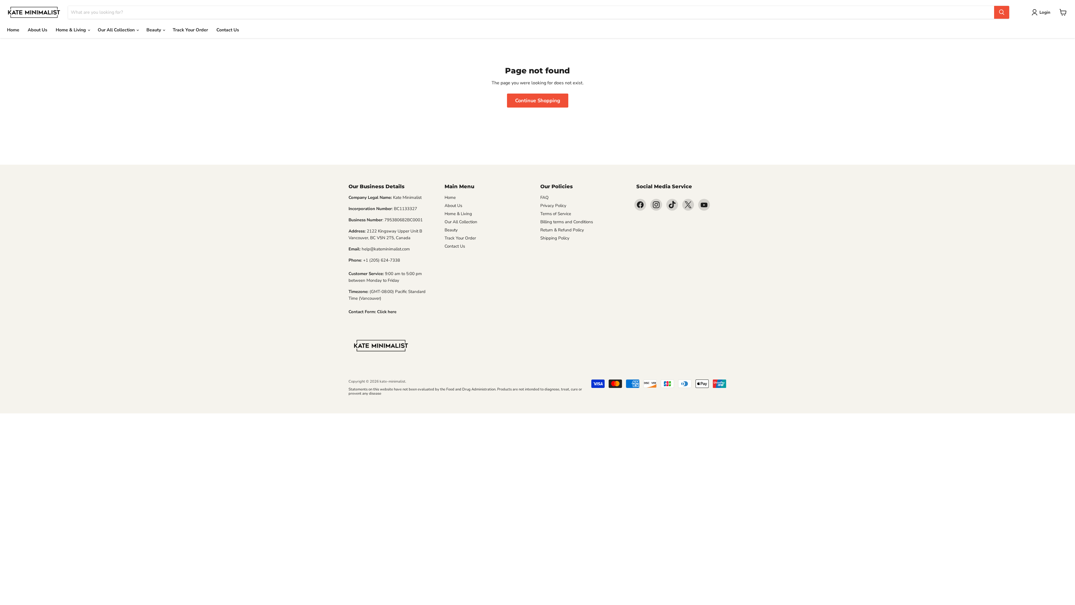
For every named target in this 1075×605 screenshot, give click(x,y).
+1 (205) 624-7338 (381, 260)
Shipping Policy (554, 238)
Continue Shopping (537, 100)
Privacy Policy (553, 205)
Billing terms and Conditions (566, 222)
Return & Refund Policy (562, 230)
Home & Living (71, 30)
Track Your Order (190, 30)
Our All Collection (117, 30)
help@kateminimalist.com (386, 249)
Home (13, 30)
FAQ (544, 197)
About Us (37, 30)
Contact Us (227, 30)
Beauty (154, 30)
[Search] (1001, 12)
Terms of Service (555, 214)
